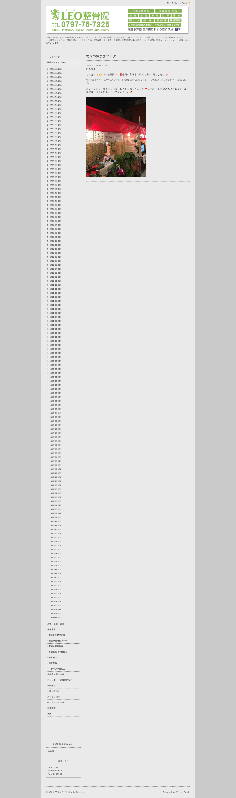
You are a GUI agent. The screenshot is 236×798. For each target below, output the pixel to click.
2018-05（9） (56, 453)
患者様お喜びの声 (55, 674)
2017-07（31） (56, 493)
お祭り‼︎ (90, 69)
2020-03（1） (56, 369)
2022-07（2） (56, 261)
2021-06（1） (56, 309)
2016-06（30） (56, 545)
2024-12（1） (56, 145)
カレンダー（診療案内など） (60, 680)
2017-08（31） (56, 489)
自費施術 (51, 708)
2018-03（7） (56, 461)
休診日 (51, 751)
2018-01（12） (56, 469)
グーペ (179, 792)
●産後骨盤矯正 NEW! (57, 641)
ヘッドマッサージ (55, 702)
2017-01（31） (56, 517)
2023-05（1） (56, 221)
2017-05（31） (56, 501)
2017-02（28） (56, 513)
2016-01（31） (56, 565)
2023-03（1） (56, 229)
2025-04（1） (56, 129)
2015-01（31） (56, 613)
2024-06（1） (56, 169)
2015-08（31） (56, 585)
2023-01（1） (56, 237)
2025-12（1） (56, 97)
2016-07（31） (56, 541)
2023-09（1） (56, 205)
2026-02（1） (56, 89)
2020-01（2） (56, 377)
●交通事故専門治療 (56, 635)
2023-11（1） (56, 197)
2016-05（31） (56, 549)
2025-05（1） (56, 125)
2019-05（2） (56, 409)
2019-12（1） (56, 381)
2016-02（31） (56, 561)
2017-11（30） (56, 477)
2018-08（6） (56, 441)
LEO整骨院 (58, 792)
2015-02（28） (56, 609)
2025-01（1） (56, 141)
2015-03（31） (56, 605)
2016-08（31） (56, 537)
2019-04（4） (56, 413)
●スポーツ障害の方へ (57, 669)
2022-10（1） (56, 249)
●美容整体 (52, 657)
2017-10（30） (56, 481)
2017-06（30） (56, 497)
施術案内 (51, 629)
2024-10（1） (56, 153)
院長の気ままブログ (56, 62)
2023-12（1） (56, 193)
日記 (49, 713)
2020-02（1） (56, 373)
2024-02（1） (56, 185)
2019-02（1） (56, 417)
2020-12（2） (56, 333)
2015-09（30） (56, 581)
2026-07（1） (56, 69)
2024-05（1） (56, 173)
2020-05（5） (56, 361)
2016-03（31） (56, 557)
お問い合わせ (53, 691)
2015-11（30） (56, 573)
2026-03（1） (56, 85)
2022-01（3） (56, 281)
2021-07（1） (56, 305)
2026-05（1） (56, 77)
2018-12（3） (56, 425)
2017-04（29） (56, 505)
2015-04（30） (56, 601)
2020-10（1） (56, 341)
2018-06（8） (56, 449)
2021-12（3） (56, 285)
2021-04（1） (56, 317)
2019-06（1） (56, 405)
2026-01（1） (56, 93)
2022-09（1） (56, 253)
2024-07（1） (56, 165)
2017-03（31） (56, 509)
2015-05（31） (56, 597)
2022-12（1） (56, 241)
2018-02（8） (56, 465)
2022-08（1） (56, 257)
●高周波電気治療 (55, 646)
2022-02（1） (56, 277)
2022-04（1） (56, 269)
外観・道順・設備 (55, 624)
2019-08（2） (56, 397)
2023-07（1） (56, 213)
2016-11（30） (56, 525)
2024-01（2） (56, 189)
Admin (187, 792)
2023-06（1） (56, 217)
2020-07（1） (56, 353)
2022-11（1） (56, 245)
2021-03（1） (56, 321)
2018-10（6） (56, 433)
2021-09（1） (56, 297)
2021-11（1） (56, 289)
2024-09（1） (56, 157)
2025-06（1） (56, 121)
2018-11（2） (56, 429)
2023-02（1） (56, 233)
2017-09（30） (56, 485)
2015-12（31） (56, 569)
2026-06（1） (56, 73)
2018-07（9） (56, 445)
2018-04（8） (56, 457)
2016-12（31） (56, 521)
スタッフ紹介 (53, 697)
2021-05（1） (56, 313)
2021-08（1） (56, 301)
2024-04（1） (56, 177)
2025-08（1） (56, 113)
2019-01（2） (56, 421)
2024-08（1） (56, 161)
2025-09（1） (56, 109)
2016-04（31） (56, 553)
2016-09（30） (56, 533)
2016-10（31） (56, 529)
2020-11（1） (56, 337)
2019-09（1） (56, 393)
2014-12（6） (56, 617)
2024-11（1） (56, 149)
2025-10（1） (56, 105)
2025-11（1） (56, 101)
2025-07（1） (56, 117)
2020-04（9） (56, 365)
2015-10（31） (56, 577)
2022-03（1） (56, 273)
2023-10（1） (56, 201)
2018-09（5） (56, 437)
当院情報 (51, 685)
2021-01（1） (56, 329)
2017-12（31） (56, 473)
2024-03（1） (56, 181)
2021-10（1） (56, 293)
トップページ (53, 57)
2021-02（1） (56, 325)
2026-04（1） (56, 81)
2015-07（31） (56, 589)
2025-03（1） (56, 133)
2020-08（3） (56, 349)
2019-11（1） (56, 385)
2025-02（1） (56, 137)
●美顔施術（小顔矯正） (58, 652)
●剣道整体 (52, 663)
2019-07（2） (56, 401)
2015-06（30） (56, 593)
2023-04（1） (56, 225)
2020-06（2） (56, 357)
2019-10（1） (56, 389)
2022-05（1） (56, 265)
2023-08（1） (56, 209)
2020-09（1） (56, 345)
